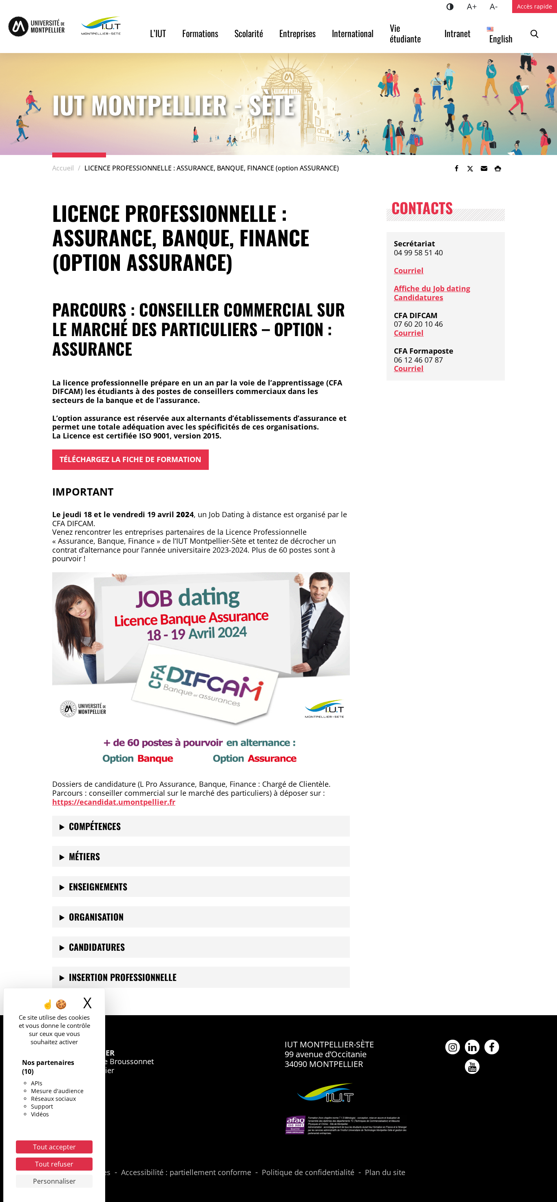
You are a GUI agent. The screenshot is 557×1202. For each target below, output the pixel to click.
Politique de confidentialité (308, 1172)
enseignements (98, 886)
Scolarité (248, 33)
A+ (475, 6)
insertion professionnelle (123, 976)
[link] (456, 168)
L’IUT (158, 33)
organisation (96, 916)
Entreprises (297, 33)
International (353, 33)
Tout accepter (54, 1146)
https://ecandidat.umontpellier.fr (113, 802)
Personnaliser (54, 1181)
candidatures (97, 946)
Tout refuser (54, 1164)
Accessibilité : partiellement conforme (186, 1172)
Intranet (457, 33)
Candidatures (418, 297)
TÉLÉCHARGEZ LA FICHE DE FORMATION (130, 459)
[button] (484, 168)
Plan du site (385, 1172)
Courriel (409, 270)
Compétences (95, 825)
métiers (84, 856)
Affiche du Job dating (432, 288)
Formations (200, 33)
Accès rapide (534, 6)
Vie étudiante (405, 33)
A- (497, 6)
